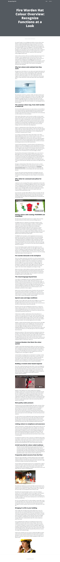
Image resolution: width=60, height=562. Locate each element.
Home (46, 1)
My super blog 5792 (12, 1)
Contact (50, 1)
